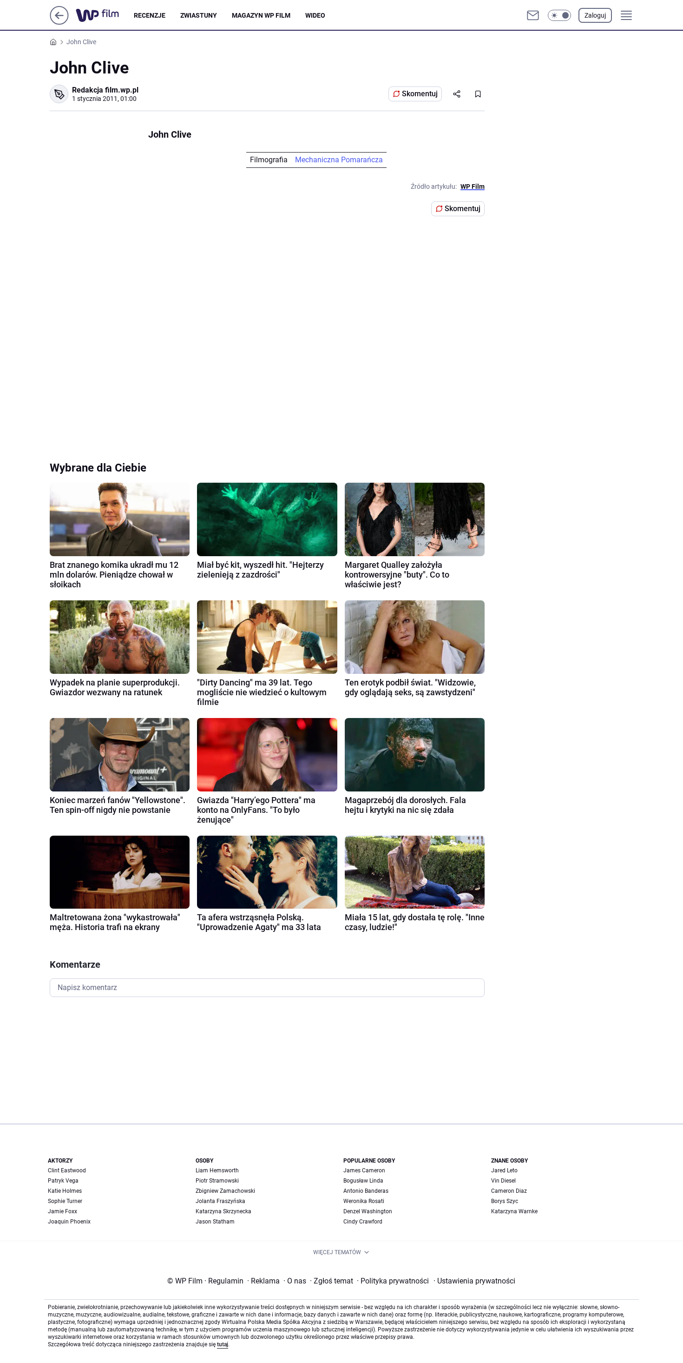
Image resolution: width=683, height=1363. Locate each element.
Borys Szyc (504, 1201)
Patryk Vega (63, 1180)
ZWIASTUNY (198, 15)
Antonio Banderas (365, 1191)
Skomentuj (420, 93)
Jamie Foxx (62, 1211)
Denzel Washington (367, 1211)
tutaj (222, 1344)
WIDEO (315, 15)
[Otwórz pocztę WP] (532, 15)
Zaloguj (595, 15)
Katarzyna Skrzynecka (223, 1211)
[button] (559, 15)
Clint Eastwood (67, 1170)
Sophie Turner (65, 1201)
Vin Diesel (503, 1180)
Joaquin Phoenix (69, 1221)
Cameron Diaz (509, 1191)
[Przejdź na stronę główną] (59, 22)
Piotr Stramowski (217, 1180)
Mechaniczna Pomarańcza (339, 159)
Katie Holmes (65, 1191)
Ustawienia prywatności (474, 1281)
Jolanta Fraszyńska (220, 1201)
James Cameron (364, 1170)
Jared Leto (504, 1170)
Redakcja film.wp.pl (105, 90)
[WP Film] (105, 15)
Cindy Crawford (362, 1221)
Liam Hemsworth (217, 1170)
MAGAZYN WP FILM (261, 15)
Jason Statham (215, 1221)
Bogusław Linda (363, 1180)
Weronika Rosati (363, 1201)
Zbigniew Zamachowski (225, 1191)
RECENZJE (149, 15)
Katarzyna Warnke (514, 1211)
